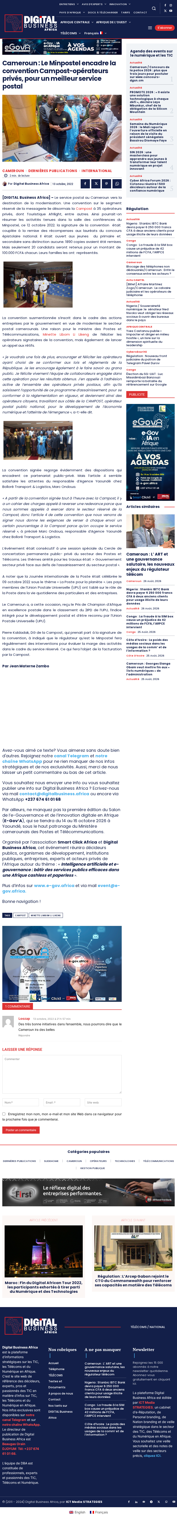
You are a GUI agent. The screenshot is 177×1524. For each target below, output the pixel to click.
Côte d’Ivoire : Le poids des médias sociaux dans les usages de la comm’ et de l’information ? (147, 645)
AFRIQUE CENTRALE (139, 327)
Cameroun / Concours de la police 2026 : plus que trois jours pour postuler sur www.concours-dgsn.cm (149, 73)
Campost (84, 208)
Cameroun (13, 171)
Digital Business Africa (31, 183)
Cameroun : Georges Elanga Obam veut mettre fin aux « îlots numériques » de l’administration (148, 669)
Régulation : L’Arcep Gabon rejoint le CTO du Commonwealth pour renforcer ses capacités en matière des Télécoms (133, 1281)
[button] (154, 8)
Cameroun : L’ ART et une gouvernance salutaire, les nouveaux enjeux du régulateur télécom (150, 564)
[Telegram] (151, 1502)
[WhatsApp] (117, 183)
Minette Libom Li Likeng (66, 334)
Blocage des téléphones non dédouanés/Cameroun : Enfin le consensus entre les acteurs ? (150, 270)
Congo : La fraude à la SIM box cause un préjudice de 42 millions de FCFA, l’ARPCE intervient (149, 250)
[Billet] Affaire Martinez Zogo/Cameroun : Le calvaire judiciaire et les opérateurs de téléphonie (148, 289)
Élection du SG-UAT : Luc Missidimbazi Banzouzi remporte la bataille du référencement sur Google (146, 379)
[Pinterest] (106, 183)
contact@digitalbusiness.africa (54, 794)
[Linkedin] (136, 1502)
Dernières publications (52, 171)
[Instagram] (171, 5)
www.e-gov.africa (54, 885)
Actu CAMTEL (135, 280)
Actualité (136, 63)
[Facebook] (165, 5)
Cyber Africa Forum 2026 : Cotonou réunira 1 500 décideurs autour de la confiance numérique (150, 185)
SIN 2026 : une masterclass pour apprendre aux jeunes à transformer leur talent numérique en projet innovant (148, 160)
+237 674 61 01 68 (43, 799)
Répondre (24, 1035)
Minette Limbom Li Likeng (46, 915)
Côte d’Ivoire (135, 655)
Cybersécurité (136, 352)
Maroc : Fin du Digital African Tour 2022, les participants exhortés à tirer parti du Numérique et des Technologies (44, 1287)
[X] (165, 11)
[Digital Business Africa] (5, 183)
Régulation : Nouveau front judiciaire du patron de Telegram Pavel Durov (146, 359)
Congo (131, 240)
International (97, 171)
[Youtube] (171, 11)
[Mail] (144, 1502)
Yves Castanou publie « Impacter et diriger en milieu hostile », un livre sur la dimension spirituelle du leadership (147, 338)
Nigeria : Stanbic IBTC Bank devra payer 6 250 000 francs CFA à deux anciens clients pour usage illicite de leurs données (150, 228)
